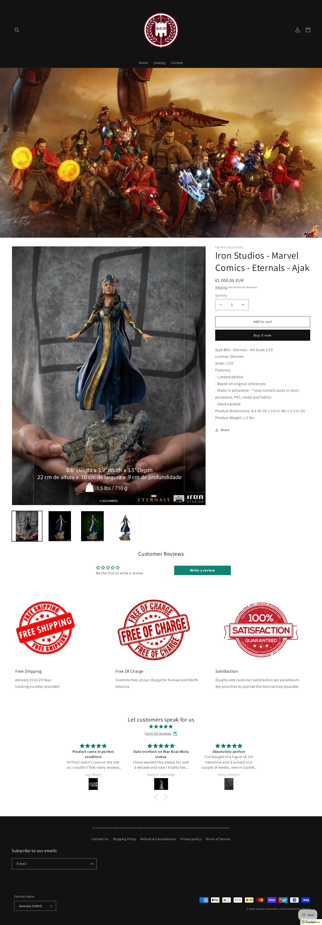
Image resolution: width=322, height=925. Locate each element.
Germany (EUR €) (30, 906)
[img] (161, 726)
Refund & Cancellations (158, 839)
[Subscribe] (91, 863)
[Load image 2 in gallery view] (60, 526)
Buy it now (263, 335)
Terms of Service (218, 839)
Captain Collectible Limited (271, 908)
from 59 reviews (158, 733)
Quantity (221, 295)
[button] (17, 30)
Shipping (221, 287)
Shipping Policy (124, 839)
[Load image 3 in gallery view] (92, 526)
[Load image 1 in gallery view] (27, 526)
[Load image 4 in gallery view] (125, 526)
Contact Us (100, 839)
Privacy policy (191, 839)
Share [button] (225, 430)
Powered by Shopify (299, 908)
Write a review (202, 570)
